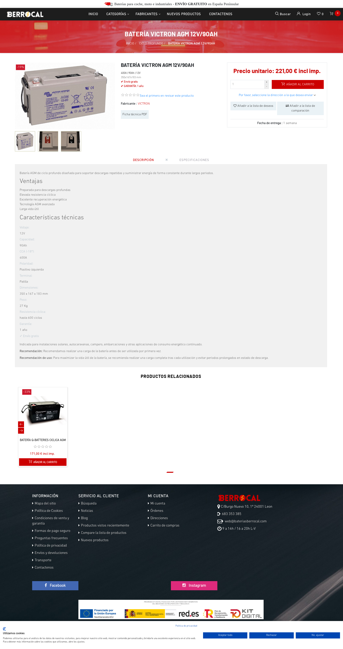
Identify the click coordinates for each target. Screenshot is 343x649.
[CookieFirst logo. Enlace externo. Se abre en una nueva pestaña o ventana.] (4, 629)
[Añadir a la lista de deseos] (47, 415)
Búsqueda (88, 504)
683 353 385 (231, 514)
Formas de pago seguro (52, 531)
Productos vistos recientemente (104, 526)
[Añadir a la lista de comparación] (38, 415)
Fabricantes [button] (147, 14)
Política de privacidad (50, 546)
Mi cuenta (157, 504)
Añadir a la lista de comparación (302, 108)
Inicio (93, 14)
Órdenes (156, 511)
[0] (332, 14)
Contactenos (220, 14)
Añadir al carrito (299, 84)
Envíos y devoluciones (51, 553)
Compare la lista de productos (103, 533)
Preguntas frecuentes (51, 538)
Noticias (86, 511)
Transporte (42, 560)
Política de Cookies (48, 511)
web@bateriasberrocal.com (245, 521)
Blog (84, 518)
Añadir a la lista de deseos (255, 106)
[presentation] (21, 424)
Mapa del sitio (45, 504)
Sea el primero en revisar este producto (167, 95)
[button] (170, 472)
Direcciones (159, 518)
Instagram (197, 586)
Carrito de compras (164, 526)
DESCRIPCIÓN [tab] (143, 160)
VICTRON (144, 103)
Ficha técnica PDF (134, 114)
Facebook (57, 586)
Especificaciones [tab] (194, 160)
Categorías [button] (116, 14)
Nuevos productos (184, 14)
